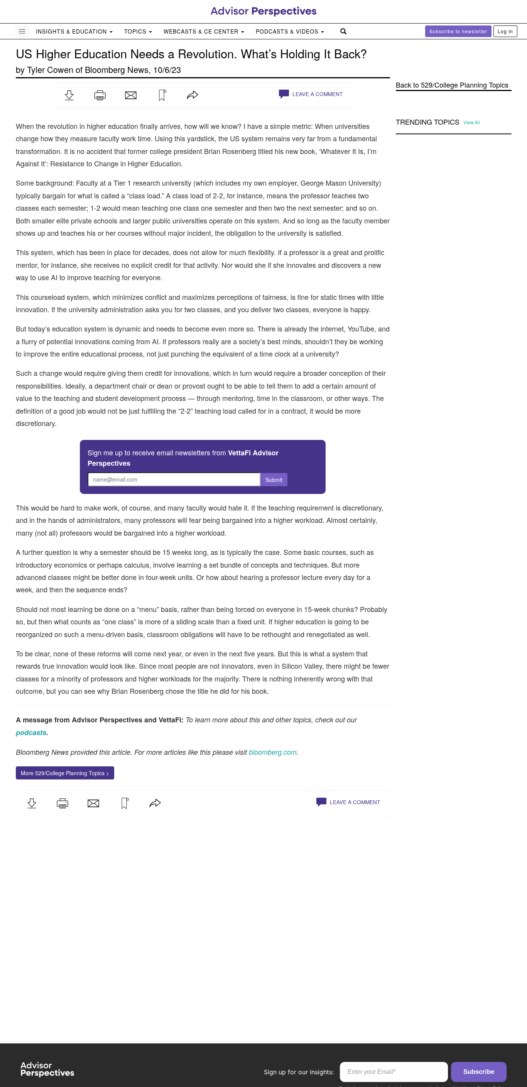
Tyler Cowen (50, 69)
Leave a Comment (317, 94)
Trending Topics (427, 122)
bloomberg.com (273, 752)
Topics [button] (136, 31)
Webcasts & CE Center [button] (202, 31)
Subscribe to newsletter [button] (458, 31)
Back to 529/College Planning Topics (452, 85)
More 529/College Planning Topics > (65, 773)
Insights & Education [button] (72, 31)
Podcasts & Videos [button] (288, 31)
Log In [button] (505, 31)
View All (471, 122)
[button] (69, 95)
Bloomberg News (117, 69)
